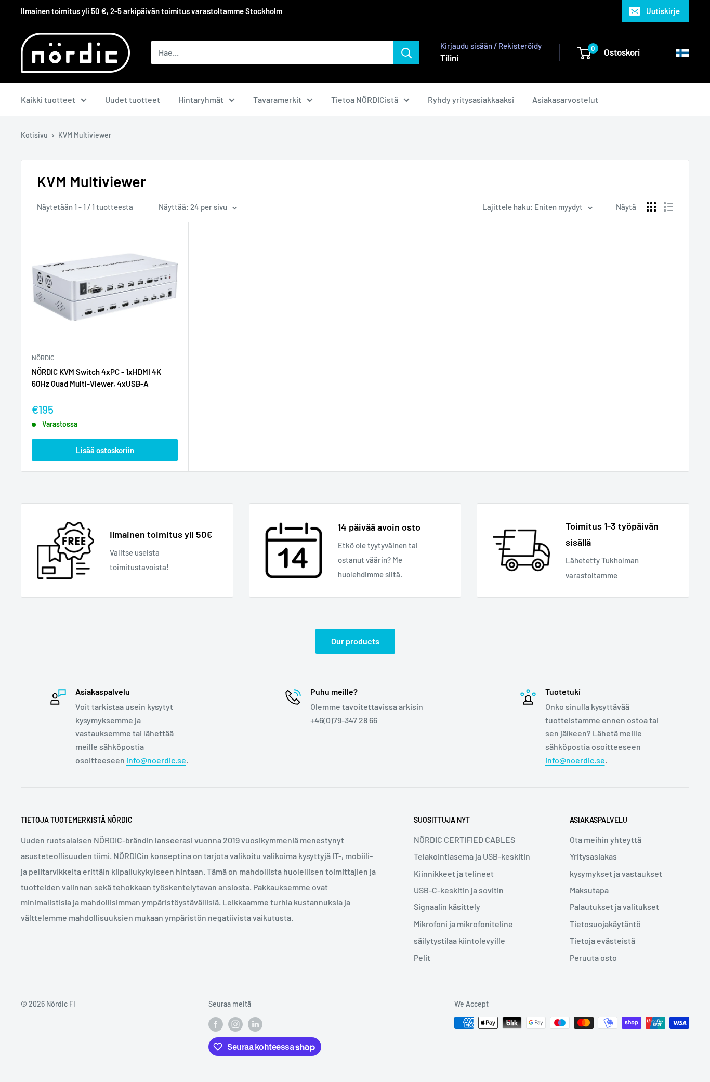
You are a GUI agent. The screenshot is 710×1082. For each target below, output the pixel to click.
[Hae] (406, 52)
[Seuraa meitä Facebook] (215, 1024)
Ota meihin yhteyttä (605, 840)
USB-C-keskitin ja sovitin (459, 890)
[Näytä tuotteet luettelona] (668, 207)
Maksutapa (589, 890)
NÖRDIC (43, 357)
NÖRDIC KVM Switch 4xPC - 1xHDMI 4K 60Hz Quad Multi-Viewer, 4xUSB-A (96, 377)
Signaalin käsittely (447, 907)
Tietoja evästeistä (602, 940)
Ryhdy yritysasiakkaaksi (471, 99)
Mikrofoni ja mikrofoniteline (463, 924)
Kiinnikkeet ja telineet (454, 873)
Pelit (422, 957)
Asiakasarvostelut (565, 99)
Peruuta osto (593, 957)
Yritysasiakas (593, 856)
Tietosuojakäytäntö (605, 924)
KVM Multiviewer (84, 134)
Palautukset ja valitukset (614, 907)
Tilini (449, 57)
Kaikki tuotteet (48, 99)
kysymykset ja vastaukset (616, 873)
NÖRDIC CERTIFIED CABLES (464, 840)
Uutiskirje (663, 11)
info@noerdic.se (156, 760)
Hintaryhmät (200, 99)
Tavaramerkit (277, 99)
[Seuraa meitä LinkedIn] (255, 1024)
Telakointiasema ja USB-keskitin (472, 856)
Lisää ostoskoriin (105, 450)
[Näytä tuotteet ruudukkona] (651, 207)
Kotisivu (34, 134)
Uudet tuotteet (132, 99)
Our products (355, 641)
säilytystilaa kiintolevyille (459, 940)
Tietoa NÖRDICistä (364, 99)
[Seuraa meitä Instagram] (235, 1024)
